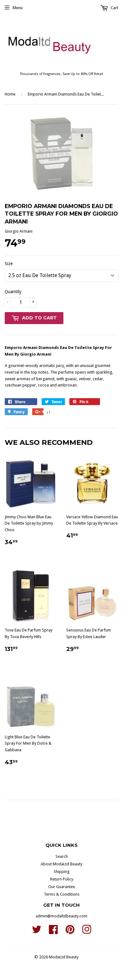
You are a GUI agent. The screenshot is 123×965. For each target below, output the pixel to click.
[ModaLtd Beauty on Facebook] (53, 931)
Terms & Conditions (61, 894)
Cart (114, 7)
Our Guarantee (61, 886)
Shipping (62, 871)
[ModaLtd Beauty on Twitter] (36, 931)
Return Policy (61, 879)
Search (62, 856)
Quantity (13, 291)
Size (9, 263)
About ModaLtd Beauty (61, 864)
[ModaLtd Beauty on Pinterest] (70, 931)
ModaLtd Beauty (64, 957)
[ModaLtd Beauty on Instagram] (86, 931)
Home (10, 94)
